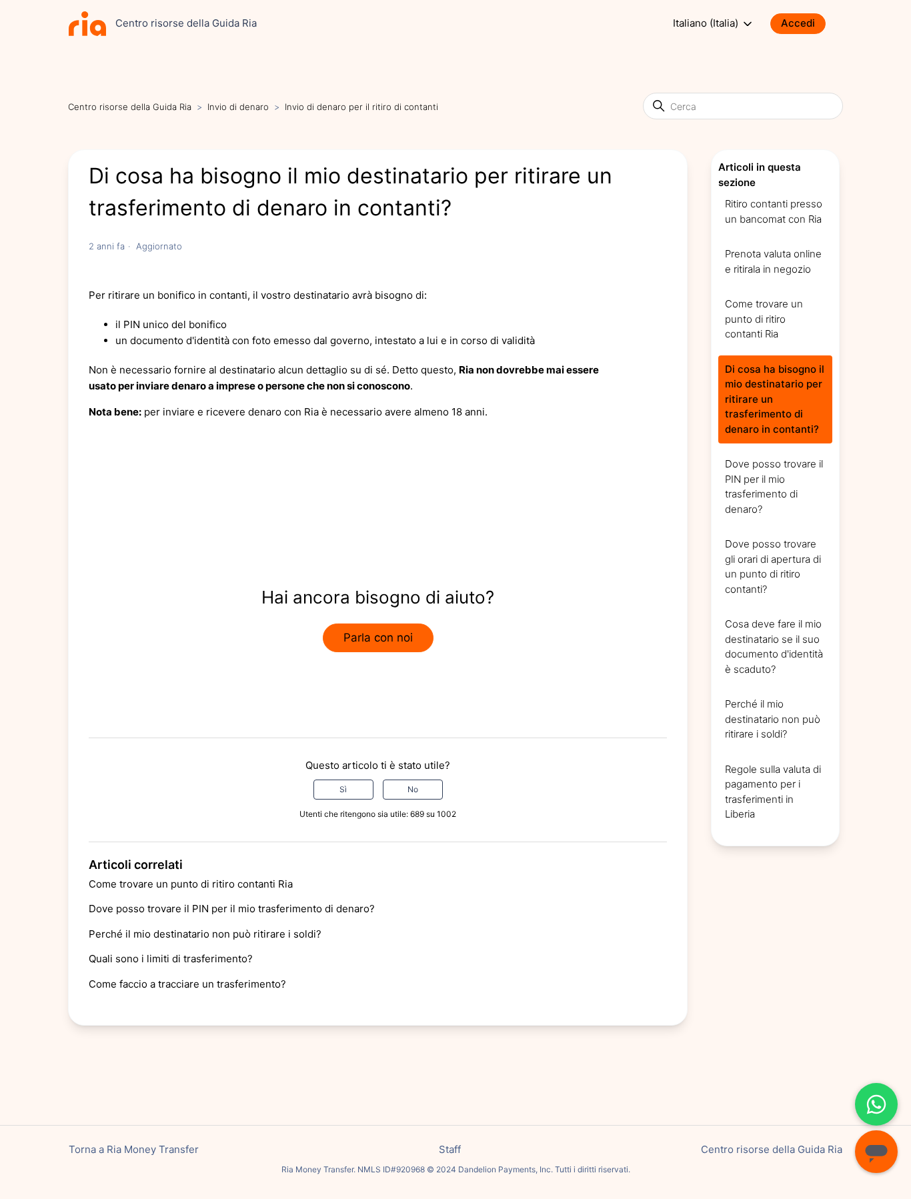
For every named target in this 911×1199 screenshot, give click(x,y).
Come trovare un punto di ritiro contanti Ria (191, 884)
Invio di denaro (238, 106)
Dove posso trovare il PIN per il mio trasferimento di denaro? (232, 908)
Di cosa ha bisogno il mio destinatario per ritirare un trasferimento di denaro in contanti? (774, 399)
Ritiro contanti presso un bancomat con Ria (773, 211)
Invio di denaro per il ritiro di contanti (361, 106)
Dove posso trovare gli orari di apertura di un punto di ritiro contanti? (773, 566)
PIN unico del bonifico (175, 324)
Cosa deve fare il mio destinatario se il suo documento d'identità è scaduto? (774, 647)
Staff (450, 1149)
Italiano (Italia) (707, 23)
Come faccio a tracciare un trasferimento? (187, 984)
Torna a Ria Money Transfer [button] (134, 1149)
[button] (804, 23)
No (412, 789)
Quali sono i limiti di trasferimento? (171, 958)
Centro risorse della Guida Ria (129, 106)
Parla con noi (378, 637)
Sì (343, 789)
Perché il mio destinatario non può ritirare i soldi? (205, 934)
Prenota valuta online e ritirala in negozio (773, 261)
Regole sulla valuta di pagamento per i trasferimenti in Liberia (773, 792)
